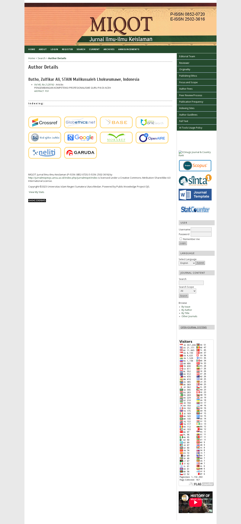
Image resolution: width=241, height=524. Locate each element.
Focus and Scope (188, 82)
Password (184, 234)
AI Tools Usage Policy (190, 127)
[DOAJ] (29, 110)
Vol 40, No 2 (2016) (44, 84)
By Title (185, 313)
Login (54, 49)
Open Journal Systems (194, 327)
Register (67, 49)
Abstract (39, 91)
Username (184, 229)
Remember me (191, 239)
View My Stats (36, 192)
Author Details (57, 58)
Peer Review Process (190, 95)
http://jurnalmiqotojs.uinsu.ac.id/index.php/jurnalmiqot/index (63, 177)
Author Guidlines (188, 114)
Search (81, 49)
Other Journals (189, 316)
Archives (109, 49)
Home (31, 49)
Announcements (128, 49)
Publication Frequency (191, 101)
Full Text (183, 121)
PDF (47, 91)
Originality (184, 69)
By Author (187, 310)
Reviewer (184, 63)
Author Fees (185, 88)
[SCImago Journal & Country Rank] (197, 155)
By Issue (186, 306)
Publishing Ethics (188, 75)
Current (94, 49)
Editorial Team (187, 56)
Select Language (188, 259)
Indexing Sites (186, 108)
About (43, 49)
